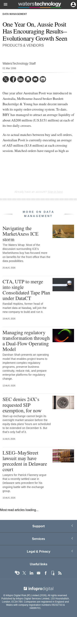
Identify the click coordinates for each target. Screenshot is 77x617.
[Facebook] (13, 79)
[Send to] (35, 79)
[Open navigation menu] (4, 4)
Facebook (45, 573)
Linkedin (31, 573)
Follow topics (17, 573)
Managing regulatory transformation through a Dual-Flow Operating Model (26, 341)
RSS (59, 573)
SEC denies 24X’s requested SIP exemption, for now (22, 404)
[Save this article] (28, 79)
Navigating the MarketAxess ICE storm (20, 233)
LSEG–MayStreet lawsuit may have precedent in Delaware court (25, 461)
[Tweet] (6, 79)
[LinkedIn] (20, 79)
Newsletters (38, 573)
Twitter (24, 573)
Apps (52, 573)
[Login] (72, 4)
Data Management (15, 14)
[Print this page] (43, 79)
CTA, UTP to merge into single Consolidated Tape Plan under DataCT (26, 290)
